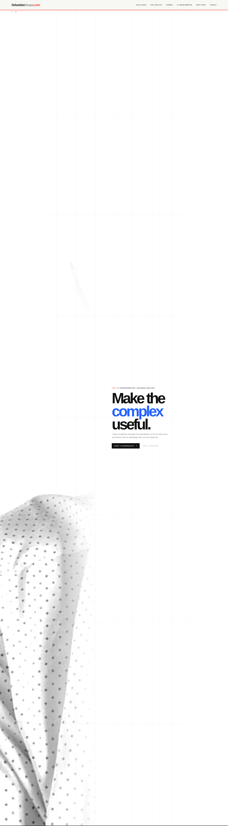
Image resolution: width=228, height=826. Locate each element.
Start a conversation (125, 446)
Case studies (141, 5)
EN (16, 11)
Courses (169, 5)
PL (12, 11)
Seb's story (201, 5)
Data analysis (156, 5)
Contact (213, 5)
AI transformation (184, 5)
